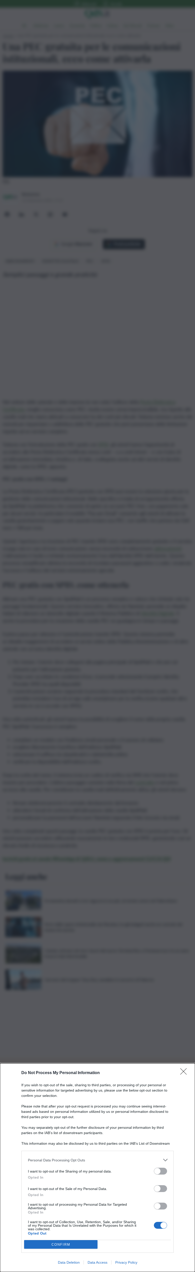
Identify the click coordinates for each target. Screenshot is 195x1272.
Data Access (97, 1262)
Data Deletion (69, 1262)
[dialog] (97, 1167)
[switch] (160, 1171)
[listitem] (97, 1160)
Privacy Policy (126, 1262)
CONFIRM (61, 1244)
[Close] (185, 1073)
